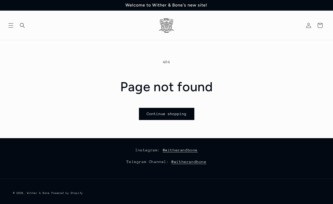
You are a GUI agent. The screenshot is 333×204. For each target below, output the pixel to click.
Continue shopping (167, 114)
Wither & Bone (38, 193)
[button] (11, 25)
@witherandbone (180, 150)
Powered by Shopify (67, 193)
